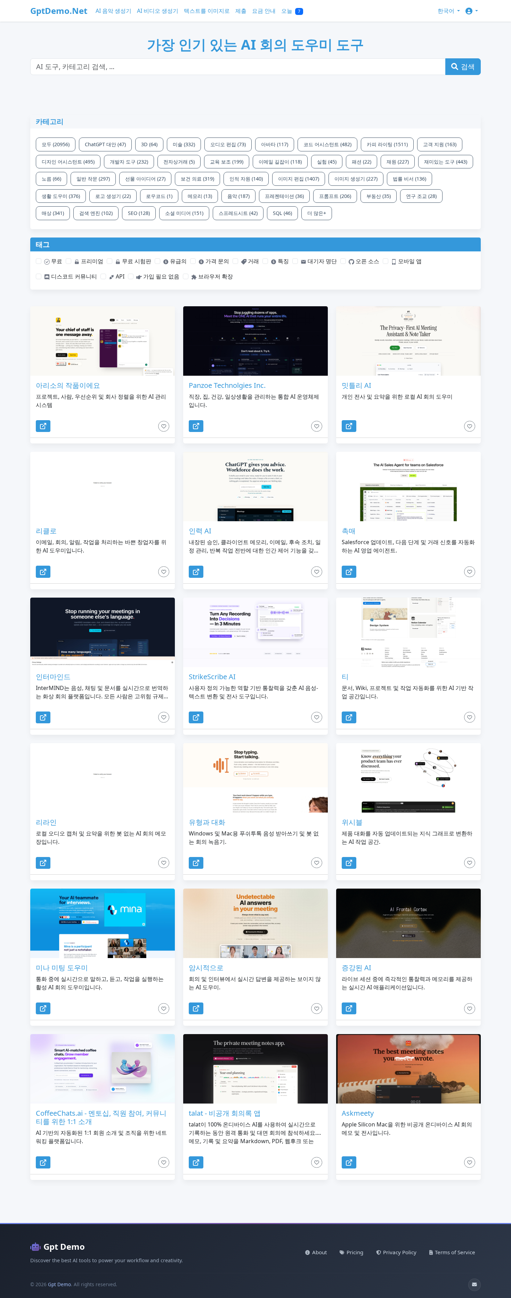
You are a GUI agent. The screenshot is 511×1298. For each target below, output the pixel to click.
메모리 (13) (200, 196)
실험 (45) (326, 161)
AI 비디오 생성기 (157, 11)
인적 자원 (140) (246, 178)
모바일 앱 (409, 261)
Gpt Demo (64, 1246)
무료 (56, 261)
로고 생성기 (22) (113, 196)
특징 (282, 261)
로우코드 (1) (159, 196)
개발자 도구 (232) (129, 161)
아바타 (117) (274, 144)
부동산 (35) (378, 196)
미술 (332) (184, 144)
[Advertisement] (198, 99)
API (119, 276)
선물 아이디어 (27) (145, 178)
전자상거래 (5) (179, 161)
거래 (252, 261)
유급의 (178, 261)
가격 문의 (216, 261)
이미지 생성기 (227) (356, 178)
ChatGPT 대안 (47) (105, 144)
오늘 (290, 11)
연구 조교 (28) (421, 196)
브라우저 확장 (215, 276)
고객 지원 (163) (439, 144)
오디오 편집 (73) (228, 144)
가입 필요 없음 (160, 276)
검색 (468, 66)
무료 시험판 (136, 261)
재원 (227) (398, 161)
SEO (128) (139, 213)
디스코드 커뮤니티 (73, 276)
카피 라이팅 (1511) (387, 144)
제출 (240, 11)
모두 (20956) (56, 144)
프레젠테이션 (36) (284, 196)
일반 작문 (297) (93, 178)
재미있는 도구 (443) (445, 161)
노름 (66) (51, 178)
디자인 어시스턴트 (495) (68, 161)
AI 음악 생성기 (113, 11)
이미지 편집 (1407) (298, 178)
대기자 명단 (321, 261)
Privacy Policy (399, 1252)
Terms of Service (455, 1252)
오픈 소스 (366, 261)
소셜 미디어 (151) (184, 213)
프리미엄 (91, 261)
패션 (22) (361, 161)
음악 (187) (238, 196)
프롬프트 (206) (335, 196)
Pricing (355, 1252)
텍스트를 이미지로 (207, 11)
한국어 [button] (447, 11)
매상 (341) (53, 213)
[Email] (474, 1285)
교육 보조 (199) (226, 161)
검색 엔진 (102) (96, 213)
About (319, 1252)
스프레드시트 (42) (238, 213)
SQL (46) (282, 213)
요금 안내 (264, 11)
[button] (472, 11)
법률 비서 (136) (409, 178)
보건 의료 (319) (197, 178)
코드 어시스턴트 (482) (327, 144)
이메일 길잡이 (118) (280, 161)
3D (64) (149, 144)
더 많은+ (316, 213)
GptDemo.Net (58, 10)
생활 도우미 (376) (61, 196)
